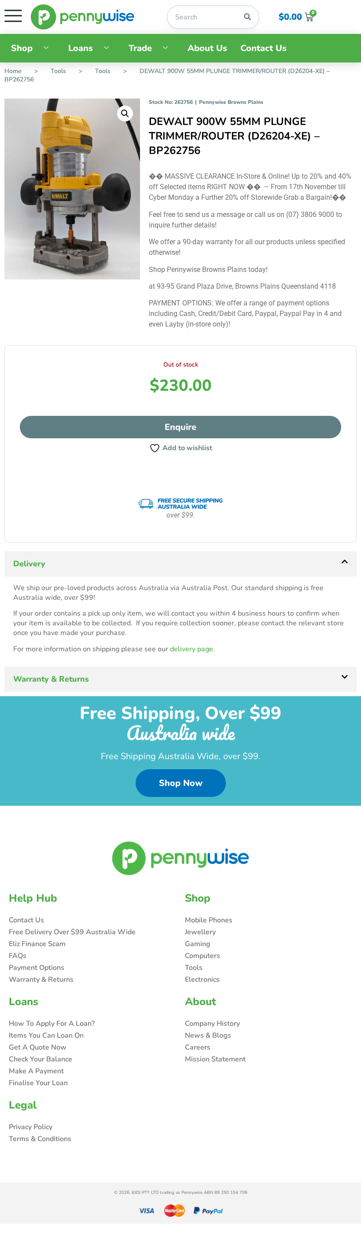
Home (13, 71)
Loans (80, 48)
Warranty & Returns (51, 679)
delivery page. (192, 649)
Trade (140, 48)
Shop (22, 48)
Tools (58, 71)
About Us (207, 48)
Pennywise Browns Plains (231, 102)
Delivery (29, 563)
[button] (125, 113)
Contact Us (263, 48)
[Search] (247, 17)
